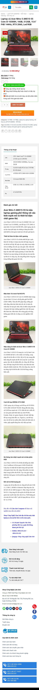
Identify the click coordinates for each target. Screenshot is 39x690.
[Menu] (9, 7)
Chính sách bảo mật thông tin (11, 656)
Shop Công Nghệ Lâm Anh (12, 515)
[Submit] (31, 7)
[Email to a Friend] (12, 131)
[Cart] (35, 7)
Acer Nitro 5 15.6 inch (10, 125)
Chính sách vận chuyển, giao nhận (12, 647)
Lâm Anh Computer (18, 508)
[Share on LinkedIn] (19, 131)
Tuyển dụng (6, 622)
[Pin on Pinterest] (16, 131)
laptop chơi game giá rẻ (14, 127)
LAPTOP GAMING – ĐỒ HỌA (17, 14)
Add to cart (17, 105)
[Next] (35, 42)
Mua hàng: (20, 2)
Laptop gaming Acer (26, 127)
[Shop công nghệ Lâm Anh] (5, 7)
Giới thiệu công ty (7, 619)
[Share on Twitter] (9, 131)
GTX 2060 (30, 125)
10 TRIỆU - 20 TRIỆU (12, 120)
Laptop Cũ (22, 120)
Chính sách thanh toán (9, 650)
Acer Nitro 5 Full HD (21, 125)
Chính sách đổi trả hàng (9, 645)
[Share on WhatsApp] (2, 131)
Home (3, 14)
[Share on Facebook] (6, 131)
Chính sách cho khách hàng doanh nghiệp (15, 653)
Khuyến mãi (6, 625)
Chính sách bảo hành (8, 642)
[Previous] (4, 42)
